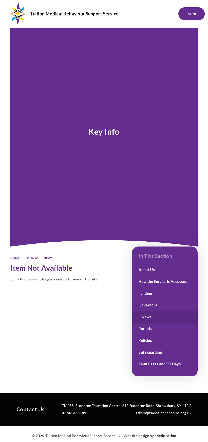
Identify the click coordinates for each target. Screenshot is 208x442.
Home (15, 258)
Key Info (32, 258)
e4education (165, 435)
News (48, 258)
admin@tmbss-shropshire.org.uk (163, 413)
